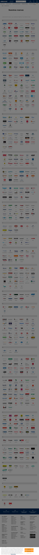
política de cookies (13, 554)
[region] (19, 551)
